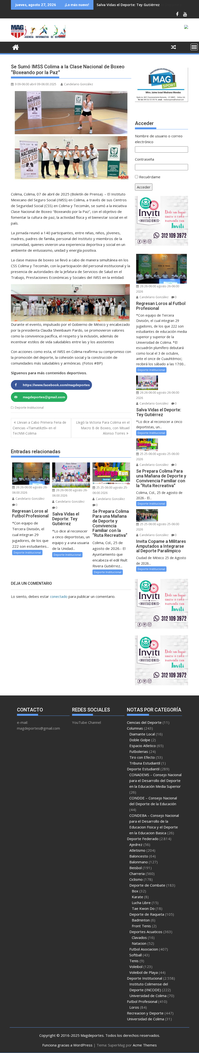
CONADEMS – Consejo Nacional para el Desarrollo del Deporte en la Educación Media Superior (155, 780)
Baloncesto (138, 856)
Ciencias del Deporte (144, 722)
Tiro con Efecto (142, 757)
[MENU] (194, 47)
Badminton (141, 920)
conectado (58, 596)
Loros (134, 1007)
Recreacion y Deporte (145, 1013)
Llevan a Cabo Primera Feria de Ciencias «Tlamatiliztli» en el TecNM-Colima (39, 428)
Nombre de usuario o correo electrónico (158, 138)
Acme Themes (145, 1045)
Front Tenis (141, 925)
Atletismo (137, 850)
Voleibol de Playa (143, 972)
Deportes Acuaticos (145, 931)
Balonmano (138, 861)
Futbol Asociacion (143, 949)
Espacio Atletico (142, 745)
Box (135, 891)
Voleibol (135, 966)
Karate (137, 896)
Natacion (139, 943)
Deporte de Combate (147, 885)
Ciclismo (136, 879)
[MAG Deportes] (15, 46)
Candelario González (78, 84)
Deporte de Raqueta (146, 914)
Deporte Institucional (29, 408)
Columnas (135, 728)
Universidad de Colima (147, 995)
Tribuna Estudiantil (144, 763)
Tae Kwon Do (143, 908)
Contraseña (144, 159)
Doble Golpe (139, 739)
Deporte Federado (142, 838)
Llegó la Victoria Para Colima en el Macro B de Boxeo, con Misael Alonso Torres (103, 428)
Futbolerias (138, 751)
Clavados (139, 937)
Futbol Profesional (142, 1001)
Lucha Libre (141, 902)
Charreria (137, 873)
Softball (135, 954)
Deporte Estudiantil (143, 768)
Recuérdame (149, 176)
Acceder (143, 187)
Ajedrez (135, 844)
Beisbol (135, 867)
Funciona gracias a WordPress (67, 1045)
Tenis (134, 960)
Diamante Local (142, 734)
